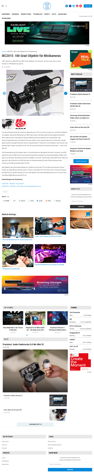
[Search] (6, 6)
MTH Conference (75, 326)
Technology (38, 14)
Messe (5, 192)
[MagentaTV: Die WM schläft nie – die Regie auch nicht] (35, 318)
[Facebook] (70, 6)
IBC (71, 319)
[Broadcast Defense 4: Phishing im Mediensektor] (57, 318)
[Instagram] (77, 6)
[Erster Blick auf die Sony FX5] (58, 415)
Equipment (6, 14)
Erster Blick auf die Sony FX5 (79, 127)
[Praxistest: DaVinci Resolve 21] (58, 400)
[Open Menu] (2, 6)
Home (4, 51)
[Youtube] (80, 6)
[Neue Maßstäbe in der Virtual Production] (13, 318)
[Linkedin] (66, 6)
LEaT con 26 (74, 346)
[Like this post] (15, 201)
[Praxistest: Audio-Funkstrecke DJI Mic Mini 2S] (35, 370)
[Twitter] (73, 6)
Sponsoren (6, 18)
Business (15, 14)
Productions (26, 14)
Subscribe (88, 6)
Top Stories (8, 308)
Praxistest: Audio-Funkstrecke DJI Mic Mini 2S (23, 344)
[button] (65, 93)
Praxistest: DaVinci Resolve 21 (80, 94)
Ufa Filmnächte (75, 312)
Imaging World (75, 333)
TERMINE (74, 308)
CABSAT (72, 340)
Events (47, 14)
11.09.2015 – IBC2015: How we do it (13, 183)
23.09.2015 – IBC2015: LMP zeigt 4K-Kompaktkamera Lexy (21, 186)
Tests (54, 14)
